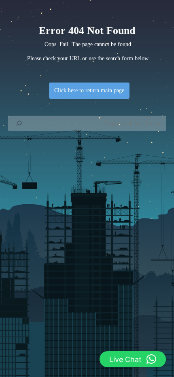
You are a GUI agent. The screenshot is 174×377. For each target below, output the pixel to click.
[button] (133, 359)
